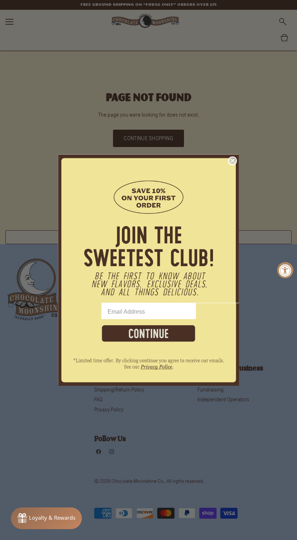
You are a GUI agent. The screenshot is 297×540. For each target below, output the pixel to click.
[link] (148, 368)
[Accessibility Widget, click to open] (285, 270)
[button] (148, 228)
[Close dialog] (232, 160)
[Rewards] (46, 518)
